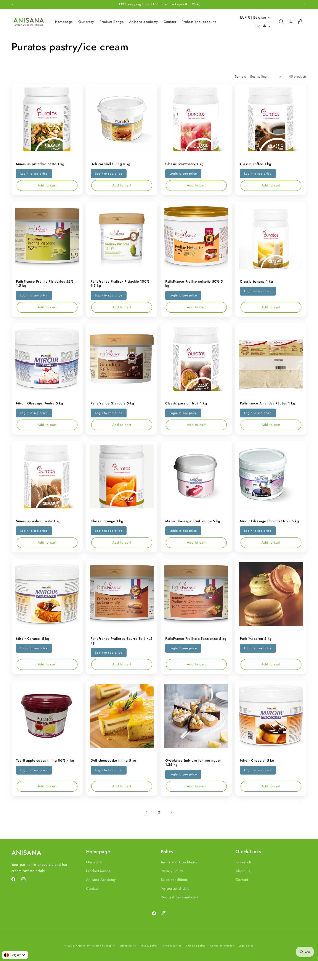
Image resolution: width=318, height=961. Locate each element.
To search (243, 862)
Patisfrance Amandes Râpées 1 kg (267, 403)
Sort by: (240, 76)
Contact (92, 888)
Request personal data (179, 897)
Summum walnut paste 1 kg (38, 521)
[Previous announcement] (13, 4)
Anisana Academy (101, 879)
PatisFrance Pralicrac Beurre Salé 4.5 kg (122, 640)
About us (242, 870)
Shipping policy (196, 945)
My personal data (175, 888)
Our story (94, 862)
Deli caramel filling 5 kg (110, 164)
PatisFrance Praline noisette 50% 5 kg (194, 283)
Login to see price (34, 173)
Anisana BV (83, 945)
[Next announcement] (304, 4)
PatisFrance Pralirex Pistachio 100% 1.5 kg (120, 283)
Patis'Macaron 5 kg (256, 638)
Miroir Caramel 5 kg (32, 638)
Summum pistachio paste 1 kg (40, 164)
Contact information (222, 945)
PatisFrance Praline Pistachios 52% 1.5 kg (44, 283)
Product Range (98, 870)
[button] (279, 22)
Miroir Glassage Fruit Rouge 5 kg (192, 521)
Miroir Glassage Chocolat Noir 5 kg (269, 521)
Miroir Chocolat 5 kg (257, 760)
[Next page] (171, 813)
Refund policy (127, 945)
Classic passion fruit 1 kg (186, 403)
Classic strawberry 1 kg (184, 164)
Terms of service (172, 945)
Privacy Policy (172, 870)
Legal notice (246, 945)
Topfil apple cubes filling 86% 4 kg (45, 760)
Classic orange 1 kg (107, 521)
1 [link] (147, 812)
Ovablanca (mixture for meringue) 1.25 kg (193, 762)
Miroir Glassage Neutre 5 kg (39, 403)
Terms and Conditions (179, 862)
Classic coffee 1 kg (255, 164)
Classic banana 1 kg (256, 281)
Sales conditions (174, 879)
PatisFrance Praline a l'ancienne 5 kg (195, 638)
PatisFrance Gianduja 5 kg (112, 403)
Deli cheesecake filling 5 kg (113, 760)
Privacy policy (149, 945)
